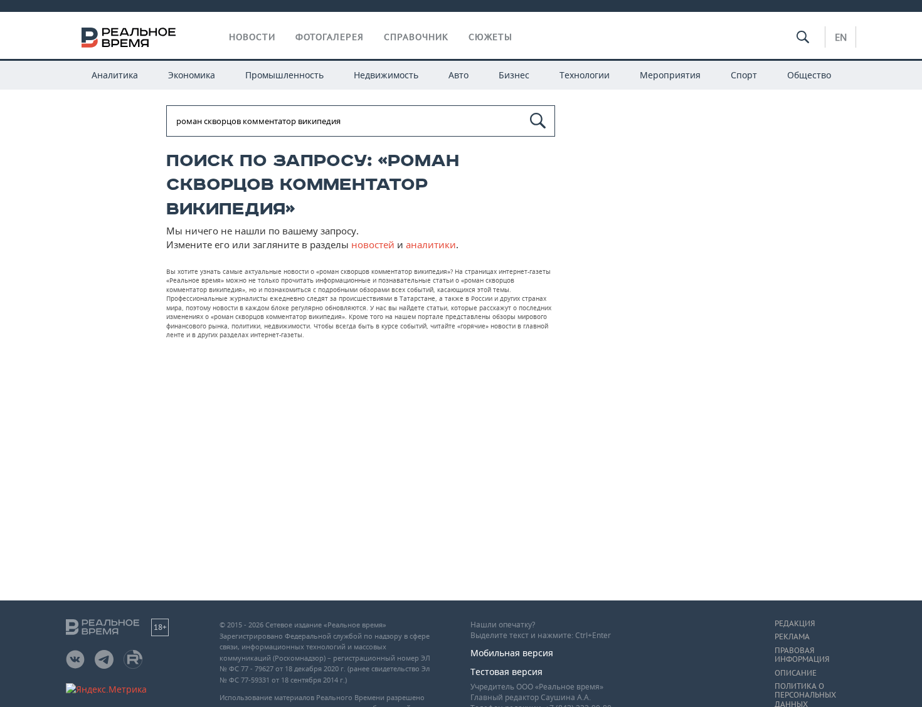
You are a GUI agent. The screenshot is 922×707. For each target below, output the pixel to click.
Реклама (792, 636)
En (841, 37)
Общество (809, 75)
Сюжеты (490, 37)
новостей (373, 244)
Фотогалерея (329, 37)
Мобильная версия (511, 653)
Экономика (191, 75)
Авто (458, 75)
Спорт (744, 75)
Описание (796, 673)
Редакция (795, 623)
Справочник (416, 37)
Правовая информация (802, 655)
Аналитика (115, 75)
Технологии (584, 75)
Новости (252, 37)
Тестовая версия (506, 672)
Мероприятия (670, 75)
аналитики (431, 244)
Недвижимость (386, 75)
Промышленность (284, 75)
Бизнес (514, 75)
